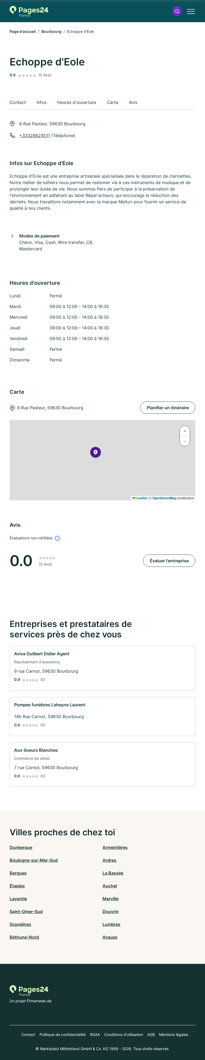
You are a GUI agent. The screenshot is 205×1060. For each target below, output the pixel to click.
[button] (177, 11)
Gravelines (20, 924)
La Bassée (112, 873)
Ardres (109, 860)
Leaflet (141, 498)
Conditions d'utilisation (123, 1034)
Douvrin (110, 911)
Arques (109, 937)
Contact (28, 1034)
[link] (102, 668)
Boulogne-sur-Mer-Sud (34, 860)
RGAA (95, 1034)
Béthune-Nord (24, 937)
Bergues (18, 873)
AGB (151, 1034)
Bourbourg (51, 31)
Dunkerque (21, 847)
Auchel (109, 885)
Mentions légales (173, 1034)
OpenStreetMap (164, 498)
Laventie (18, 898)
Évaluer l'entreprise (169, 560)
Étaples (17, 885)
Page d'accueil (23, 31)
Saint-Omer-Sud (26, 911)
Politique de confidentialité (63, 1034)
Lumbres (111, 924)
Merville (110, 898)
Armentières (115, 847)
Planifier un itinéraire (168, 407)
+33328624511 (34, 135)
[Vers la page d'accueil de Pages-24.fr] (29, 11)
